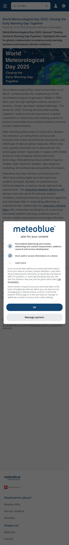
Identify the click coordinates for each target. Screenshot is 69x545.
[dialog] (35, 272)
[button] (34, 263)
